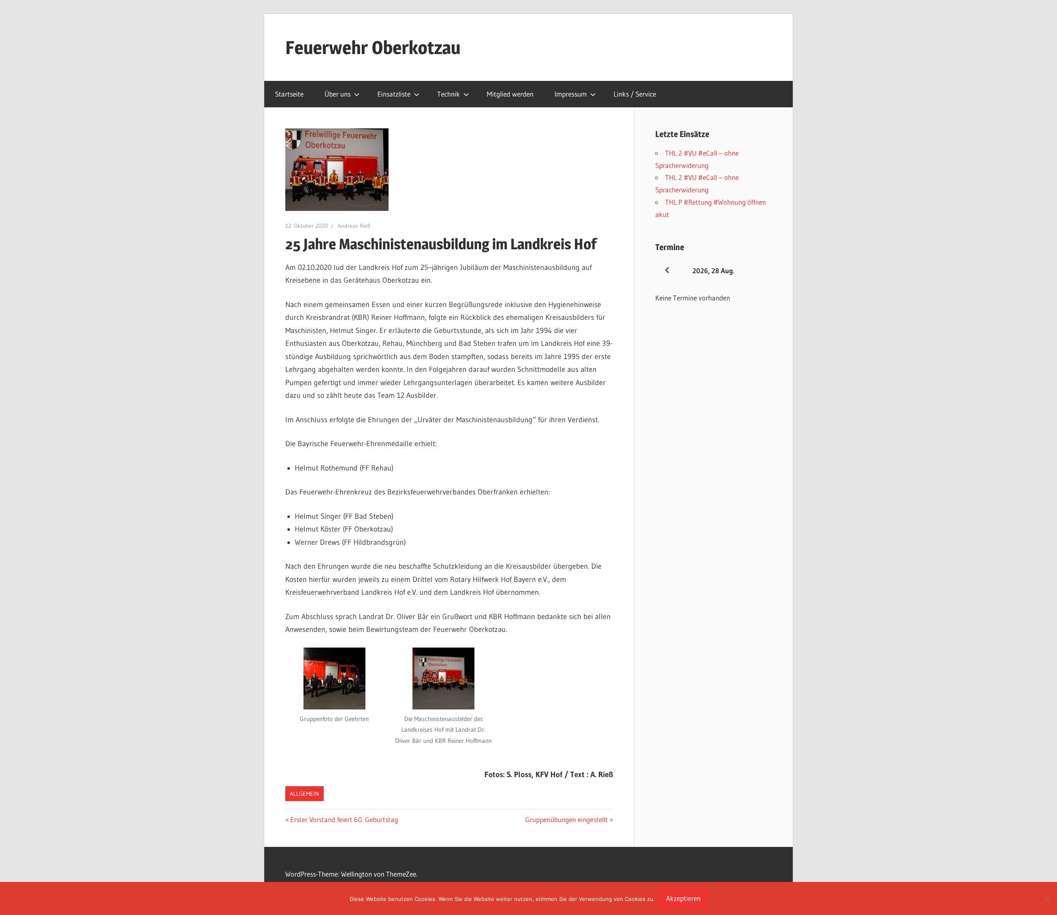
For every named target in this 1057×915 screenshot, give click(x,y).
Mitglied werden (510, 94)
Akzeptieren (683, 898)
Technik (448, 94)
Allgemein (304, 793)
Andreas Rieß (354, 225)
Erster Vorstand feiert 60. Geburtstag (344, 819)
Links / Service (635, 94)
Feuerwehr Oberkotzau (372, 47)
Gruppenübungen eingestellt (566, 819)
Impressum (571, 94)
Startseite (289, 94)
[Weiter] (759, 270)
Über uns (338, 94)
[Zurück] (666, 270)
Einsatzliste (393, 94)
